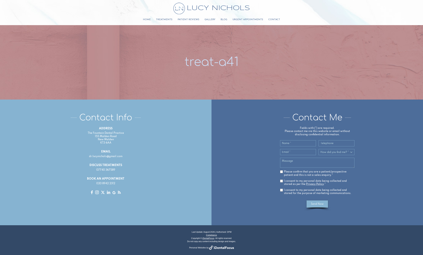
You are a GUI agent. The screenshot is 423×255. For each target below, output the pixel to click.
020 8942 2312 (105, 183)
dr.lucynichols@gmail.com (105, 156)
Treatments (164, 19)
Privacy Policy (315, 184)
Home (147, 19)
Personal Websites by (199, 248)
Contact (274, 19)
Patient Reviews (188, 19)
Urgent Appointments (247, 19)
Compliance (211, 235)
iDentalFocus (208, 238)
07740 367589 (105, 170)
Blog (224, 19)
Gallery (210, 19)
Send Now (317, 204)
